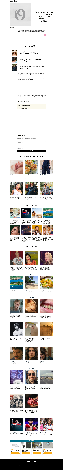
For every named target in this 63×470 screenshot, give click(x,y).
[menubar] (51, 1)
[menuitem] (51, 1)
